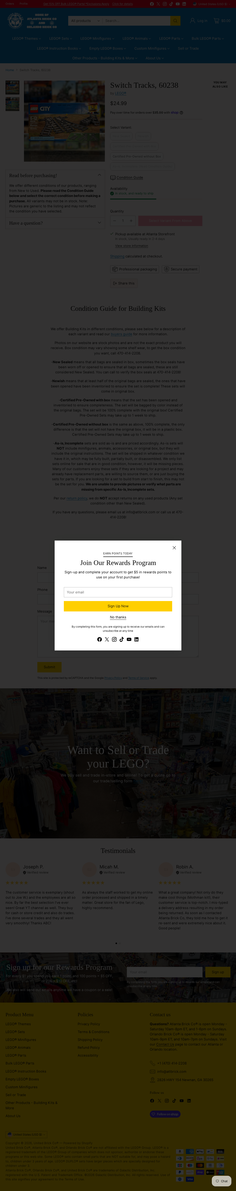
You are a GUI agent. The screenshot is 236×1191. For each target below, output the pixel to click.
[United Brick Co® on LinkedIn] (136, 640)
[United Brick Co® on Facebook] (99, 640)
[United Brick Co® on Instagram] (114, 640)
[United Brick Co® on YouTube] (129, 640)
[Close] (174, 547)
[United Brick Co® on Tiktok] (121, 640)
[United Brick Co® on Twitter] (107, 640)
